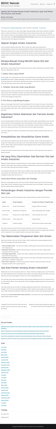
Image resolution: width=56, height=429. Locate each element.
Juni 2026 (3, 347)
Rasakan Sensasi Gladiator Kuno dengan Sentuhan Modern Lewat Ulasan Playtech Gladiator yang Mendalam (26, 327)
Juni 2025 (3, 377)
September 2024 (5, 397)
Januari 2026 (4, 360)
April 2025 (4, 382)
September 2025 (5, 370)
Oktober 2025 (5, 367)
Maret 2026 (4, 354)
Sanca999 (3, 79)
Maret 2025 (4, 385)
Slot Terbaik (35, 27)
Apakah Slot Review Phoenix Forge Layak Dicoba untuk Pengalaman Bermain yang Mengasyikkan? (27, 338)
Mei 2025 (3, 380)
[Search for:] (28, 317)
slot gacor (43, 27)
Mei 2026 (3, 349)
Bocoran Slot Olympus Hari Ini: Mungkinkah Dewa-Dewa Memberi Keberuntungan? (22, 333)
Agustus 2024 (4, 400)
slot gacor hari (5, 414)
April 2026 (4, 352)
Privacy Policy (34, 4)
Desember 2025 (5, 362)
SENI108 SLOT (5, 417)
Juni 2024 (3, 405)
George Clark (6, 27)
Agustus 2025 (4, 372)
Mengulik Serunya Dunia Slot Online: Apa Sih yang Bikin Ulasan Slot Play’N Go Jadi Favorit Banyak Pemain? (14, 306)
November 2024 (5, 392)
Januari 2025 (4, 390)
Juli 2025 (3, 375)
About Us (42, 4)
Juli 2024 (3, 403)
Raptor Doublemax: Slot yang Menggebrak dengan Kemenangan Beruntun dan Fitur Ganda (25, 331)
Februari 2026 (4, 357)
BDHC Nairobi (10, 3)
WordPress (41, 426)
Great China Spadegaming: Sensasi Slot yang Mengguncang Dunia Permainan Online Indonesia (26, 336)
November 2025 (5, 365)
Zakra (35, 426)
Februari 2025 (4, 387)
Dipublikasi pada (18, 27)
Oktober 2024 (5, 395)
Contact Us (49, 4)
